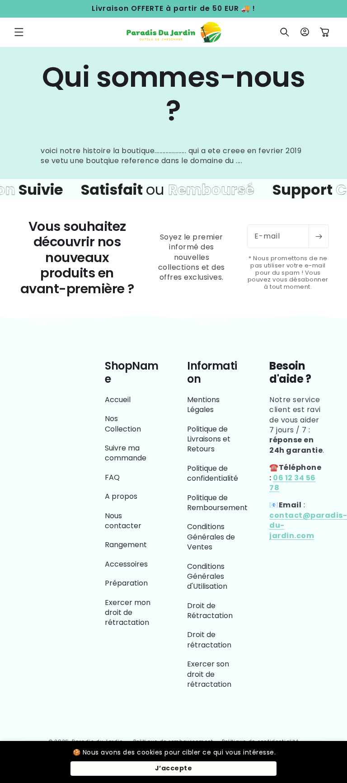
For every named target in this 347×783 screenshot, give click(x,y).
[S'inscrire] (318, 236)
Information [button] (212, 373)
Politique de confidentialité (212, 473)
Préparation (126, 583)
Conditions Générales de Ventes (211, 536)
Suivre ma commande (125, 453)
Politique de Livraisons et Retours (208, 439)
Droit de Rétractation (210, 610)
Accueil (118, 400)
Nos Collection (123, 423)
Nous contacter (123, 521)
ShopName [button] (132, 373)
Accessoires (126, 564)
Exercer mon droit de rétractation (127, 612)
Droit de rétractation (209, 639)
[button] (19, 32)
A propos (121, 496)
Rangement (126, 544)
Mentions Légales (203, 405)
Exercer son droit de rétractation (209, 674)
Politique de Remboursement (217, 502)
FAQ (112, 477)
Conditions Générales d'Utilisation (207, 576)
